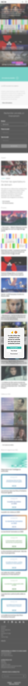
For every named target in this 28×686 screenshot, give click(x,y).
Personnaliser (14, 354)
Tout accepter (14, 347)
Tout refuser (14, 350)
